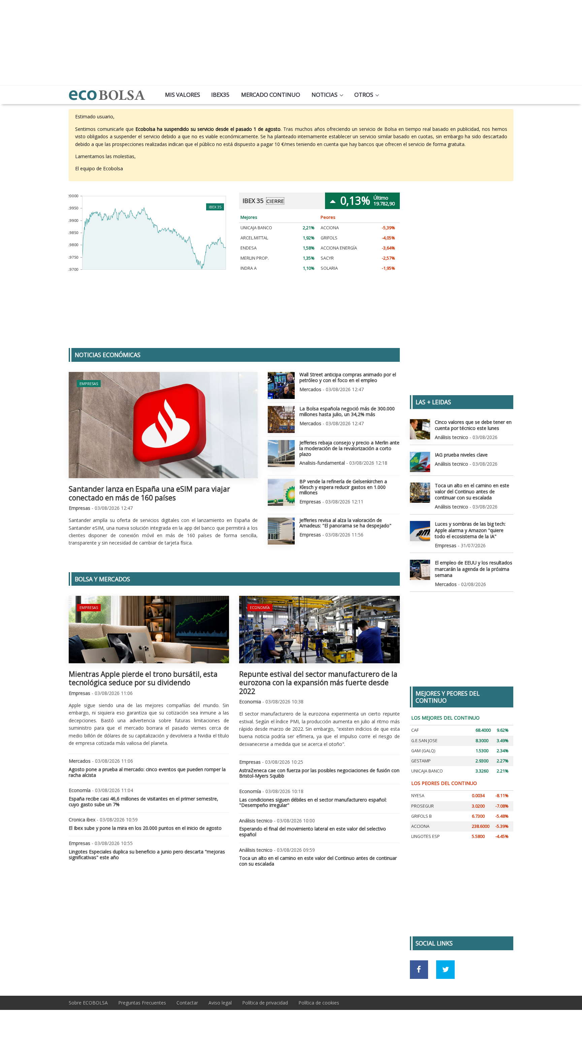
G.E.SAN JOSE (424, 741)
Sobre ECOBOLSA (88, 1002)
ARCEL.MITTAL (254, 238)
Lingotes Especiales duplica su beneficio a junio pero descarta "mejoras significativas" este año (147, 854)
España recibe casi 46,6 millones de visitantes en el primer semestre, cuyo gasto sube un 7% (143, 801)
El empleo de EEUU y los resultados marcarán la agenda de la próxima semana (473, 568)
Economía (260, 607)
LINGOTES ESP (425, 836)
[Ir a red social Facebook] (419, 969)
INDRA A (248, 268)
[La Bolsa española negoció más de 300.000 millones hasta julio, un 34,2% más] (281, 419)
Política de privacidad (265, 1002)
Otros (363, 94)
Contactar (187, 1002)
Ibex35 (220, 94)
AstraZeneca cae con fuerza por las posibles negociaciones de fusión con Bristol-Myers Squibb (319, 773)
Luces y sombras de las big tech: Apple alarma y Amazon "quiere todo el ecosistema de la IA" (470, 530)
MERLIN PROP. (254, 258)
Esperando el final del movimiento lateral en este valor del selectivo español (312, 831)
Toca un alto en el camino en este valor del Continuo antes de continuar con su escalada (318, 861)
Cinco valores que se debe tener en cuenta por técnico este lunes (473, 425)
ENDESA (248, 248)
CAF (415, 730)
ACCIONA (330, 228)
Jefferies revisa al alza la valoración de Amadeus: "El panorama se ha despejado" (345, 523)
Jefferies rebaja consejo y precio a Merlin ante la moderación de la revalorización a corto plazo (349, 448)
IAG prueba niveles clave (461, 455)
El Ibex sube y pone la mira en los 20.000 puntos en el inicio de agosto (145, 828)
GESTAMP (421, 761)
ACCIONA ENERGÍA (339, 248)
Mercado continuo (270, 94)
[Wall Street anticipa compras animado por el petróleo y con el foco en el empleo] (281, 385)
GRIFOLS (329, 238)
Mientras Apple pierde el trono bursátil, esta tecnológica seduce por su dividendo (143, 678)
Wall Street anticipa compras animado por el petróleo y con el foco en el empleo (347, 377)
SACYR (327, 258)
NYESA (417, 795)
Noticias (324, 94)
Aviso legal (220, 1002)
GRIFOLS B (421, 816)
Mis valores (182, 94)
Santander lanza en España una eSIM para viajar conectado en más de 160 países (149, 493)
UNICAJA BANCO (256, 228)
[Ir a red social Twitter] (445, 969)
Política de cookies (318, 1002)
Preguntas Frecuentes (142, 1002)
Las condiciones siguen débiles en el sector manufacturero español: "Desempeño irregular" (313, 802)
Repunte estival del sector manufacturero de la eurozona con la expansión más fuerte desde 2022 (318, 682)
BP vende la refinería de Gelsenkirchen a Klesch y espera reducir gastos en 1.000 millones (343, 487)
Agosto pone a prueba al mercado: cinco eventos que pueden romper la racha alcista (147, 772)
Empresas (88, 383)
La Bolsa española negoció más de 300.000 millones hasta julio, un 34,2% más (347, 411)
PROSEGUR (422, 806)
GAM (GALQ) (423, 751)
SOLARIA (329, 268)
